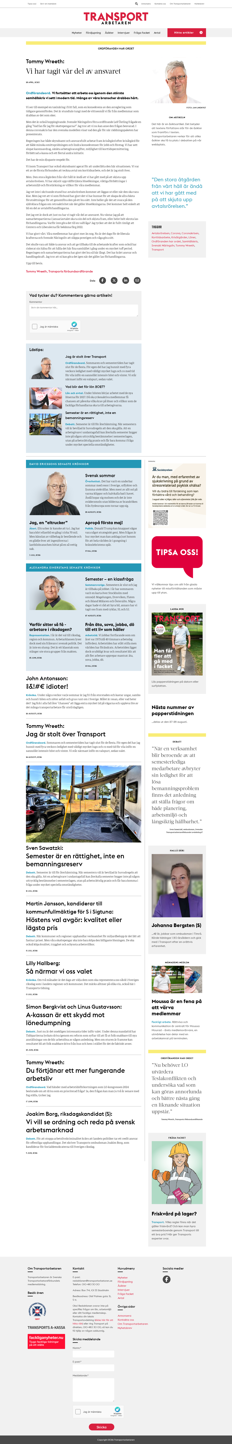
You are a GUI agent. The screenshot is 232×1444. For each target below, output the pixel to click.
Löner (192, 237)
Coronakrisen (190, 233)
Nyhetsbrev (199, 4)
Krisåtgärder (179, 237)
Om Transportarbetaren (180, 4)
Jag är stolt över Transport (85, 356)
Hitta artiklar (184, 32)
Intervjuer (124, 32)
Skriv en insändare (48, 4)
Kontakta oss (160, 4)
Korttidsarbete (161, 237)
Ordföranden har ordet (166, 241)
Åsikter (109, 32)
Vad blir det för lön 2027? (85, 387)
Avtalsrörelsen (160, 233)
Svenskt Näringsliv (163, 245)
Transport (158, 249)
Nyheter (77, 32)
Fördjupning (93, 32)
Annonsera (146, 4)
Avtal (157, 32)
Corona (175, 233)
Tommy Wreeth (185, 245)
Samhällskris (190, 241)
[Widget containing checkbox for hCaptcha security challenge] (55, 326)
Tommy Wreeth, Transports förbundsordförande (59, 271)
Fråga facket (142, 32)
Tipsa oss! (32, 4)
